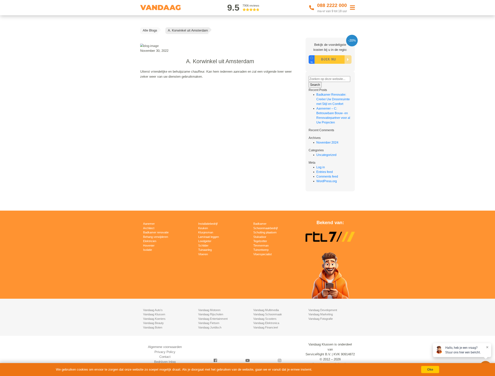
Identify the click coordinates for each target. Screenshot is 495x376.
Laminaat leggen (208, 236)
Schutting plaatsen (265, 232)
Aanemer (149, 223)
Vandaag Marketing (320, 314)
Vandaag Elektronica (266, 323)
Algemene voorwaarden (165, 347)
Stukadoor (259, 236)
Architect (148, 228)
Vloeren (203, 254)
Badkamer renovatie (156, 232)
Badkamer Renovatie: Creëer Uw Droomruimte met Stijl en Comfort (333, 99)
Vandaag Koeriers (154, 318)
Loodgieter (204, 241)
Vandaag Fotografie (320, 318)
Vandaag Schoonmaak (267, 314)
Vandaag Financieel (265, 327)
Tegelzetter (260, 241)
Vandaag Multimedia (266, 310)
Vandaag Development (322, 310)
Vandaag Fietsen (208, 323)
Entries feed (324, 172)
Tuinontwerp (261, 249)
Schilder (203, 245)
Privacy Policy (164, 352)
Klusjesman (205, 232)
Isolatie (147, 249)
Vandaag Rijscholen (210, 314)
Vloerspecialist (262, 254)
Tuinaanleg (205, 249)
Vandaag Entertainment (213, 318)
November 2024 (327, 142)
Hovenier (148, 245)
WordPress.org (326, 181)
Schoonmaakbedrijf (265, 228)
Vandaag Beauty (153, 323)
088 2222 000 (332, 5)
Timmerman (261, 245)
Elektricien (149, 241)
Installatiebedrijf (208, 223)
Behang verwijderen (155, 236)
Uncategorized (326, 155)
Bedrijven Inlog (165, 362)
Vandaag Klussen (154, 314)
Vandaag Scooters (265, 318)
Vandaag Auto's (153, 310)
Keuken (203, 228)
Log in (320, 167)
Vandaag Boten (152, 327)
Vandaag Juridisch (209, 327)
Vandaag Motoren (209, 310)
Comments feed (327, 176)
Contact (165, 357)
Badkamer (259, 223)
